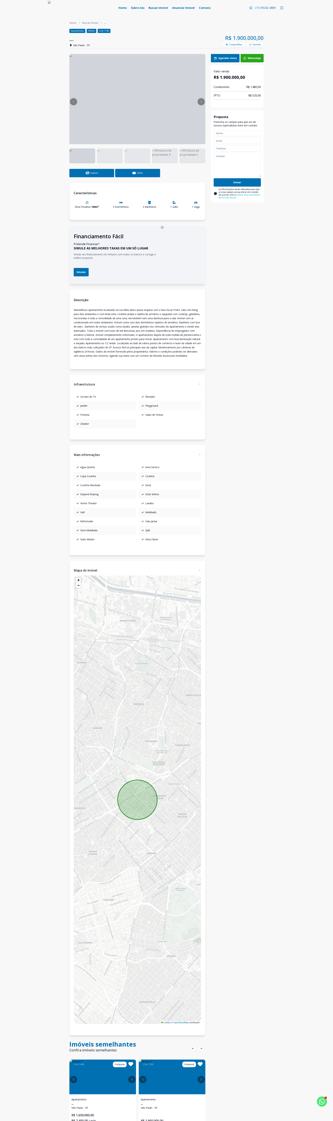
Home (122, 8)
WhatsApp (254, 58)
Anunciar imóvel (183, 8)
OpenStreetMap (181, 1022)
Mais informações (87, 455)
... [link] (105, 22)
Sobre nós (137, 8)
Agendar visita (227, 58)
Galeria (94, 172)
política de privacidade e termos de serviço (240, 196)
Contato (205, 8)
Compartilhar (235, 44)
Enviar (237, 182)
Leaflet (166, 1022)
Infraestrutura (84, 384)
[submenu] (282, 8)
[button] (73, 101)
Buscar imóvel (158, 8)
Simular (81, 272)
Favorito (257, 44)
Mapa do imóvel (85, 570)
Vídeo (140, 172)
